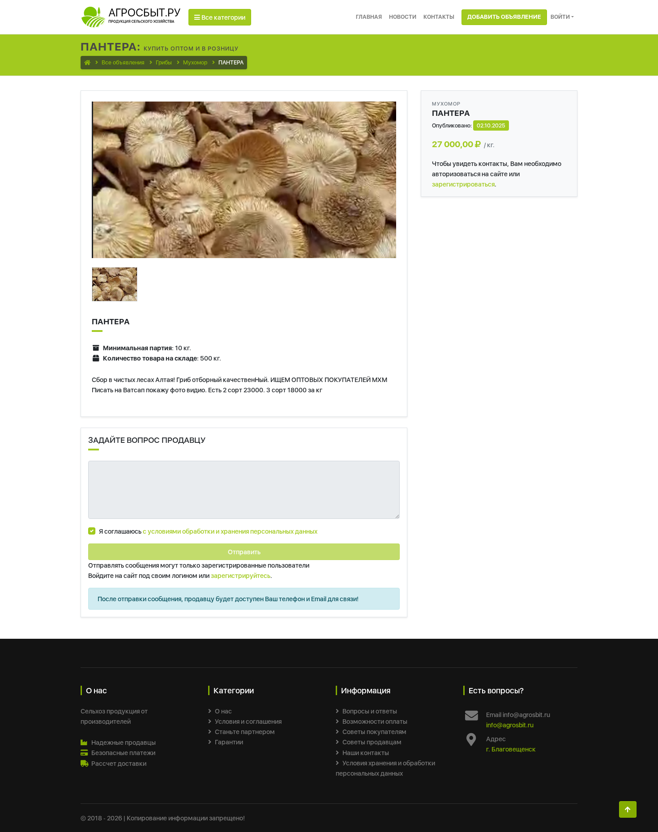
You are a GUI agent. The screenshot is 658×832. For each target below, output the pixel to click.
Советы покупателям (374, 731)
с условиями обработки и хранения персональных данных (230, 531)
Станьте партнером (245, 731)
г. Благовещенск (511, 749)
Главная (369, 16)
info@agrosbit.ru (510, 725)
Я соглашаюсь (208, 531)
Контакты (438, 16)
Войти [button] (560, 16)
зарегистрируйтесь (240, 575)
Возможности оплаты (374, 721)
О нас (223, 711)
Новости (402, 16)
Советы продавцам (372, 742)
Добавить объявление (504, 16)
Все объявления (123, 62)
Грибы (164, 62)
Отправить (244, 552)
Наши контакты (365, 752)
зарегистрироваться (463, 184)
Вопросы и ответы (369, 711)
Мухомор (195, 62)
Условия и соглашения (248, 721)
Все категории (222, 17)
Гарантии (229, 742)
